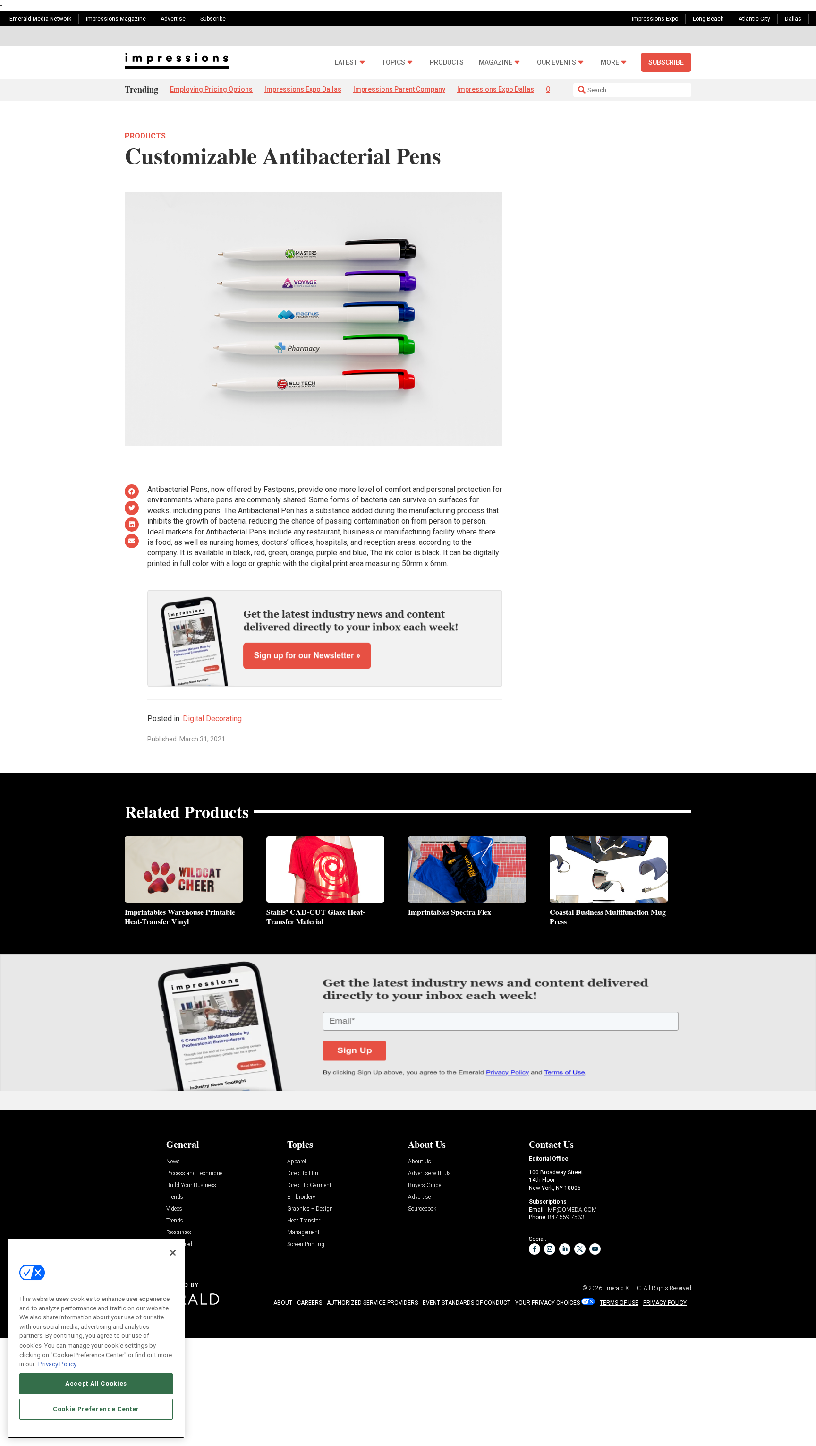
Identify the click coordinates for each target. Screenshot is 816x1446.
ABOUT (282, 1303)
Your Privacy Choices (547, 1303)
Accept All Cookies (96, 1383)
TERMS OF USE (619, 1303)
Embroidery (301, 1197)
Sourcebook (422, 1209)
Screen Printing (305, 1244)
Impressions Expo (655, 19)
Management (303, 1233)
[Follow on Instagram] (549, 1249)
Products (447, 62)
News (173, 1162)
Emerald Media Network (40, 19)
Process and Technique (194, 1174)
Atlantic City (754, 19)
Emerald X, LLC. (623, 1288)
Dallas (793, 19)
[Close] (172, 1252)
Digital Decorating (212, 718)
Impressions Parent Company (399, 89)
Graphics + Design (310, 1209)
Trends (174, 1197)
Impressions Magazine (116, 19)
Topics (393, 62)
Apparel (296, 1162)
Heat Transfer (303, 1221)
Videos (174, 1209)
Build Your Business (191, 1185)
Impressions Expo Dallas (302, 89)
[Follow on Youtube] (595, 1249)
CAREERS (309, 1303)
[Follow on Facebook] (534, 1249)
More (610, 62)
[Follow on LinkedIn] (564, 1249)
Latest (346, 62)
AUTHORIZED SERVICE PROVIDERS (372, 1303)
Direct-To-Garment (309, 1185)
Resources (178, 1233)
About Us (419, 1162)
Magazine (495, 62)
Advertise (173, 19)
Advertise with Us (429, 1174)
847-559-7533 (566, 1217)
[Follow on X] (580, 1249)
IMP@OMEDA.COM (571, 1209)
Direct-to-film (302, 1174)
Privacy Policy (57, 1363)
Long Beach (708, 19)
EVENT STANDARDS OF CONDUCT (466, 1303)
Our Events (556, 62)
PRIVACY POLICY (665, 1303)
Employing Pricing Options (211, 89)
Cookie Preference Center (96, 1408)
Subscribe (213, 19)
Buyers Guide (424, 1185)
